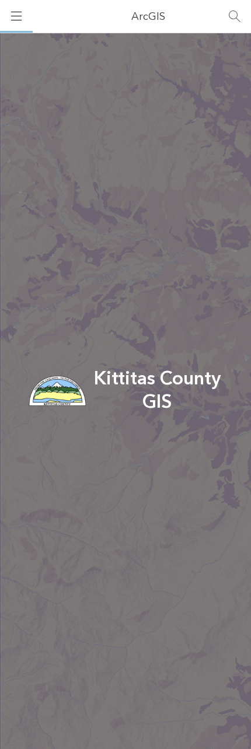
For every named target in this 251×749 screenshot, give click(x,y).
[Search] (234, 16)
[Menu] (16, 16)
